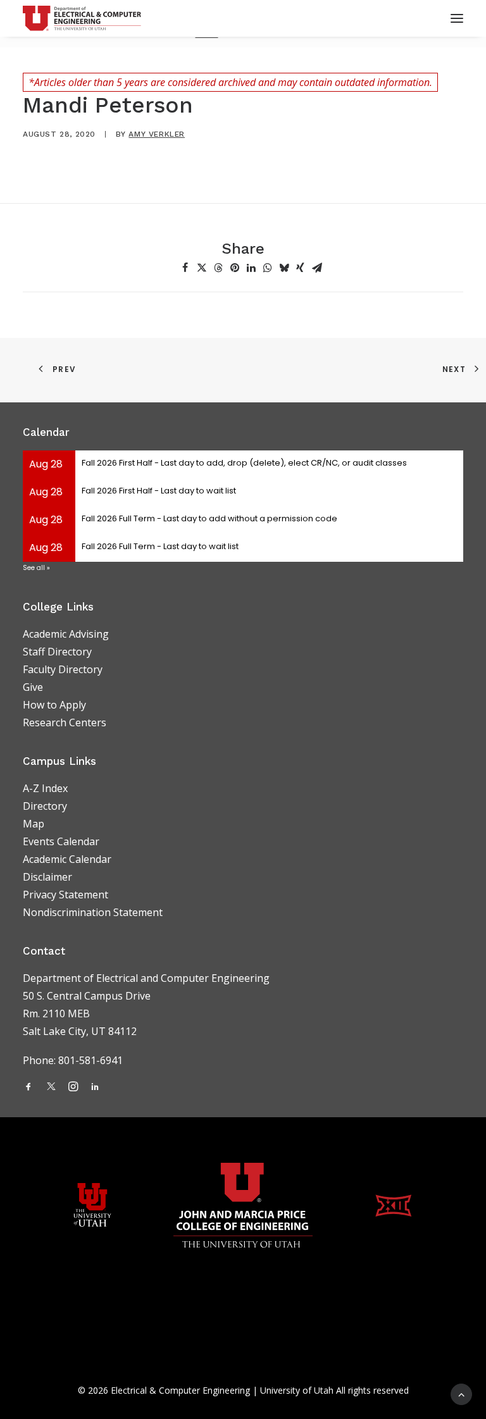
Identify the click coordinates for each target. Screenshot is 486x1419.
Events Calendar (61, 841)
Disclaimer (47, 877)
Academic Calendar (67, 859)
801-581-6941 (91, 1060)
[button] (185, 267)
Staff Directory (57, 652)
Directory (45, 806)
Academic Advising (66, 634)
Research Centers (64, 722)
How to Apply (54, 705)
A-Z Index (45, 788)
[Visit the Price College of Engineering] (243, 1205)
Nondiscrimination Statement (93, 912)
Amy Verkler (156, 134)
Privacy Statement (65, 895)
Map (33, 824)
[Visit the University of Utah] (92, 1205)
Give (33, 687)
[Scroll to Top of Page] (461, 1393)
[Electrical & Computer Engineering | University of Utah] (82, 18)
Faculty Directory (63, 669)
